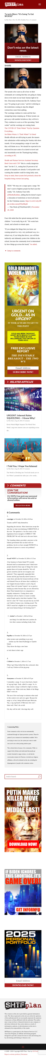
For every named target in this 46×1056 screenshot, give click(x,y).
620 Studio (36, 1051)
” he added (33, 244)
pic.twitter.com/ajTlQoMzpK (17, 204)
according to (10, 156)
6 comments (33, 20)
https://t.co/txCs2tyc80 (33, 201)
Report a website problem (12, 1054)
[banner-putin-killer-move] (23, 851)
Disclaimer (24, 1054)
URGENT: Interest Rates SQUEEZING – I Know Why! (21, 416)
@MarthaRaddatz (13, 195)
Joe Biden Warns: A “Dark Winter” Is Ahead (20, 134)
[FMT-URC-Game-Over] (23, 914)
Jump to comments (13, 251)
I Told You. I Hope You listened (22, 466)
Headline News (25, 20)
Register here (23, 505)
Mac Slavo (9, 20)
